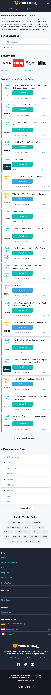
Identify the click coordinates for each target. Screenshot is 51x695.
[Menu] (3, 3)
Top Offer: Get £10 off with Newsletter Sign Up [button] (29, 123)
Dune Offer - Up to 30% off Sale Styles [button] (27, 142)
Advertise (5, 595)
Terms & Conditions (41, 658)
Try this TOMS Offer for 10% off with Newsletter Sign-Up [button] (26, 267)
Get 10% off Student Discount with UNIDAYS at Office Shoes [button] (29, 398)
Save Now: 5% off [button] (19, 285)
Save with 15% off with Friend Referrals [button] (27, 105)
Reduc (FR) (10, 634)
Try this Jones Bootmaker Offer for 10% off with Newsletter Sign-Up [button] (29, 304)
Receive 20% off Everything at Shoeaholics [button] (29, 379)
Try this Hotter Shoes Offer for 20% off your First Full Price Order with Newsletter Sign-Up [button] (30, 361)
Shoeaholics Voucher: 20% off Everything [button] (28, 176)
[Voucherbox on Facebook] (18, 666)
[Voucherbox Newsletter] (32, 666)
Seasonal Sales (7, 612)
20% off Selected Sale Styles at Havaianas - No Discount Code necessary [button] (29, 86)
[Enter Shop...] (48, 3)
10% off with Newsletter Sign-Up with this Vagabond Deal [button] (28, 341)
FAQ (2, 568)
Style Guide (5, 600)
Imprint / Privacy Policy (11, 658)
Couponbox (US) (12, 629)
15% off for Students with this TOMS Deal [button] (28, 248)
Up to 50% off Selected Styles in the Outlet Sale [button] (29, 417)
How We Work (6, 583)
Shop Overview (7, 573)
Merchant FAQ (6, 578)
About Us (5, 557)
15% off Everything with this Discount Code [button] (29, 322)
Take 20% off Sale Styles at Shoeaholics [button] (28, 194)
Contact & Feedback (9, 562)
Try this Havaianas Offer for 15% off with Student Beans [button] (28, 230)
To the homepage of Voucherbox (25, 3)
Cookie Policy (26, 658)
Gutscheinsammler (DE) (15, 624)
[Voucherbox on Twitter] (25, 666)
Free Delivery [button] (17, 160)
